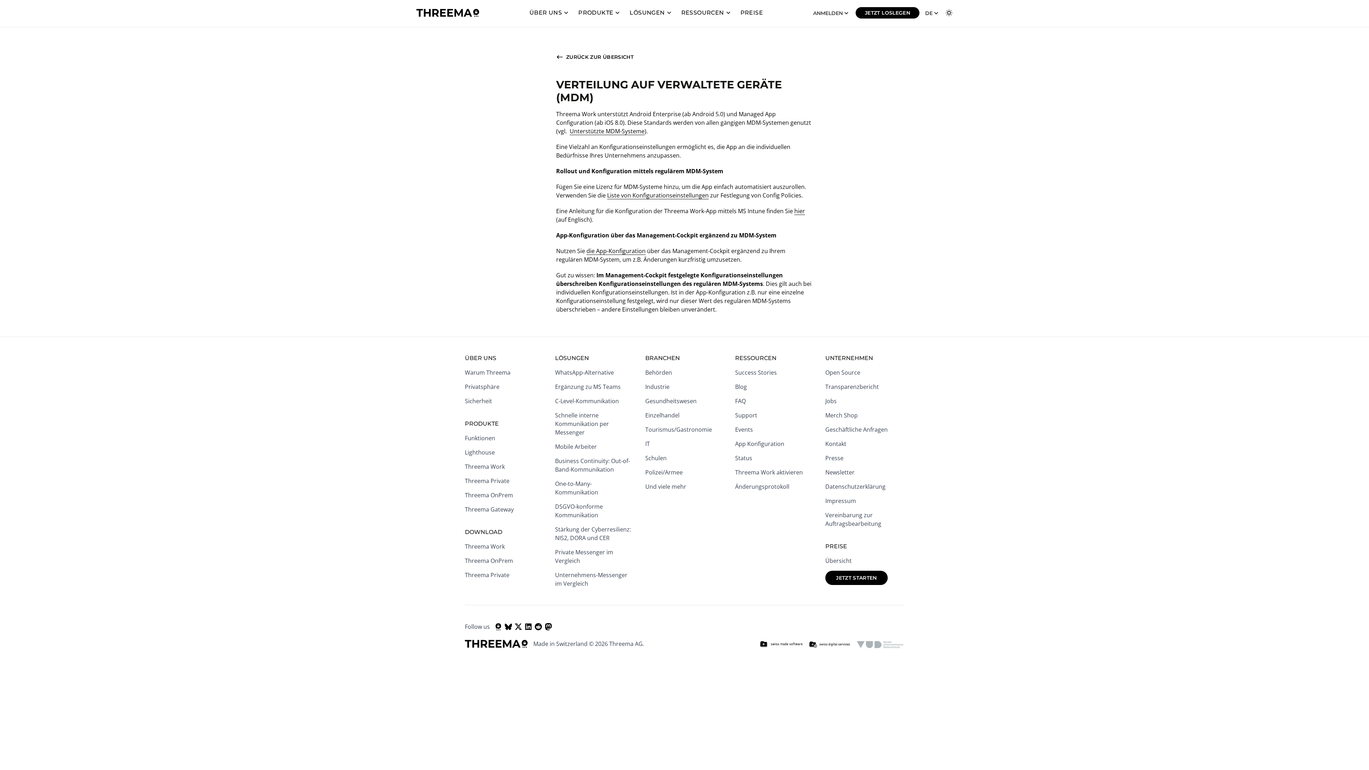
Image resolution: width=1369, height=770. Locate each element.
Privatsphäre (482, 387)
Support (746, 415)
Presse (834, 458)
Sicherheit (478, 401)
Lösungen (647, 12)
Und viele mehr (665, 487)
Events (744, 429)
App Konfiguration (759, 444)
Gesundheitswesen (671, 401)
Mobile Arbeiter (576, 447)
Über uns (545, 12)
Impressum (840, 501)
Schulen (656, 458)
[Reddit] (538, 626)
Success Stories (756, 372)
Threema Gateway (489, 509)
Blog (741, 387)
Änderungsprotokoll (762, 487)
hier (799, 211)
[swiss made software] (781, 644)
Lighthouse (480, 452)
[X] (518, 626)
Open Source (842, 372)
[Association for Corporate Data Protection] (880, 644)
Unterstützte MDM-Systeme (607, 131)
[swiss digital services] (829, 644)
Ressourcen (702, 12)
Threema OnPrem (489, 495)
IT (647, 444)
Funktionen (480, 438)
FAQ (740, 401)
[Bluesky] (508, 626)
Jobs (831, 401)
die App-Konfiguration (616, 251)
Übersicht (838, 561)
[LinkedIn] (528, 626)
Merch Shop (841, 415)
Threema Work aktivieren (769, 472)
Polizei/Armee (664, 472)
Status (743, 458)
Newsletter (840, 472)
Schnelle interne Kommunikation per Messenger (582, 423)
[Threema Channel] (498, 626)
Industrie (657, 387)
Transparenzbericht (852, 387)
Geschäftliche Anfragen (856, 429)
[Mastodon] (548, 626)
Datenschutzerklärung (855, 487)
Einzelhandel (662, 415)
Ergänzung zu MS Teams (588, 387)
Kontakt (835, 444)
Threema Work (485, 467)
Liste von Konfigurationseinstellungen (658, 195)
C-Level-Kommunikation (587, 401)
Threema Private (487, 481)
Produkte (595, 12)
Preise (751, 12)
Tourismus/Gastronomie (678, 429)
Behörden (658, 372)
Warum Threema (488, 372)
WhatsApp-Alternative (584, 372)
